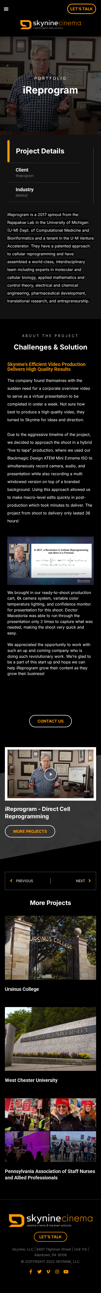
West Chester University (31, 1080)
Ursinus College (22, 989)
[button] (6, 9)
